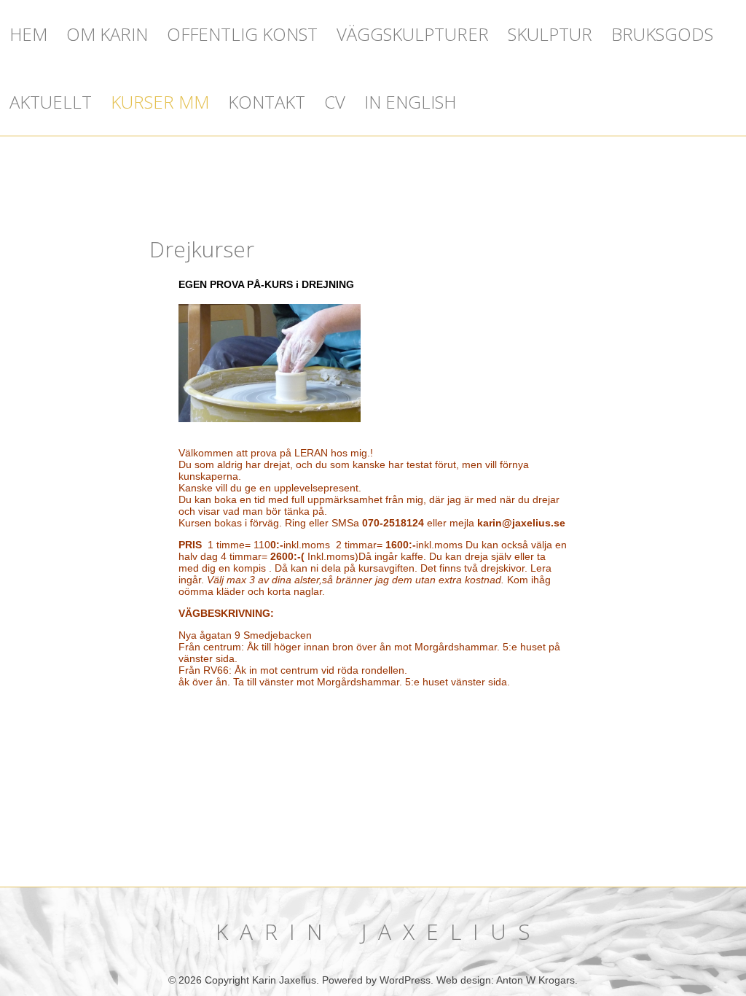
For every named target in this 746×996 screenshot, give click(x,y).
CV (334, 102)
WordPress (405, 980)
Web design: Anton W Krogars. (507, 980)
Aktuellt (50, 102)
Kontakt (266, 102)
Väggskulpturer (413, 34)
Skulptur (550, 34)
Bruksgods (662, 34)
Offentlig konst (242, 34)
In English (410, 102)
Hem (28, 34)
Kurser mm (160, 102)
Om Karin (107, 34)
